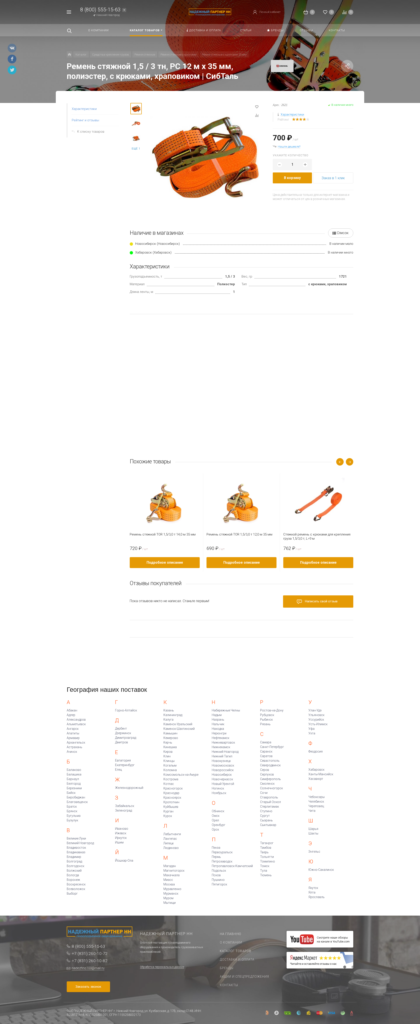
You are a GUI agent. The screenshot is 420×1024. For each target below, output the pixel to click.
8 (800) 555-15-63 (100, 10)
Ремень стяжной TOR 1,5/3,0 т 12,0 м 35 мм (239, 534)
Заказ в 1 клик (333, 178)
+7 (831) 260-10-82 (90, 960)
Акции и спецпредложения (244, 976)
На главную (230, 934)
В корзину (292, 178)
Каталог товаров (235, 951)
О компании (231, 942)
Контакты (229, 985)
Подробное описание (165, 562)
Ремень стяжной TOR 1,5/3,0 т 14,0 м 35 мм (163, 534)
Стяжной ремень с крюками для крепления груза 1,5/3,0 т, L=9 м (316, 536)
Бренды (226, 968)
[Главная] (69, 54)
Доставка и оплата (237, 959)
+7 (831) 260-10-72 (90, 953)
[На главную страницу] (210, 12)
